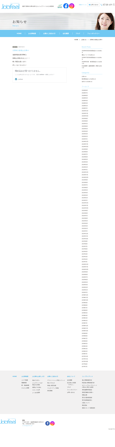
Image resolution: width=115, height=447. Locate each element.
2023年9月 (85, 180)
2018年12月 (85, 325)
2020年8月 (85, 274)
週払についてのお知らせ (88, 55)
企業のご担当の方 (49, 33)
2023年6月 (85, 187)
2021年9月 (85, 241)
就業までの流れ (36, 387)
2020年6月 (85, 279)
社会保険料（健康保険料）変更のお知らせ (92, 66)
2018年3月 (85, 348)
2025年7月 (85, 123)
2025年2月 (85, 136)
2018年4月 (85, 346)
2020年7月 (85, 277)
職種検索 (24, 382)
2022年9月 (85, 210)
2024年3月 (85, 164)
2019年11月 (85, 297)
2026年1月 (85, 108)
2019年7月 (84, 307)
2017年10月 (85, 361)
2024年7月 (85, 154)
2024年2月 (85, 167)
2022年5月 (85, 220)
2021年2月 (85, 259)
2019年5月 (85, 313)
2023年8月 (85, 182)
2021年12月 (85, 233)
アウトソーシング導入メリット (56, 380)
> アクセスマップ (27, 425)
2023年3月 (85, 195)
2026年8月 (85, 90)
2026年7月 (85, 93)
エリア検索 (25, 380)
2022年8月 (85, 213)
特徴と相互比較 (51, 385)
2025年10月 (85, 116)
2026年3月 (85, 103)
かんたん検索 (25, 388)
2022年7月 (85, 215)
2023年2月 (85, 197)
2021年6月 (85, 249)
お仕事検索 (32, 33)
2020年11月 (85, 266)
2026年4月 (85, 100)
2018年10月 (85, 330)
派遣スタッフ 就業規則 (88, 408)
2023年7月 (85, 185)
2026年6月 (85, 95)
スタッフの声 (36, 390)
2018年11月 (85, 328)
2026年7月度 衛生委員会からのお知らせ (92, 58)
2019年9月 (85, 302)
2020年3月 (85, 287)
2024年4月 (85, 162)
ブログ (78, 33)
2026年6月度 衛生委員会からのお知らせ (92, 62)
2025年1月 (85, 139)
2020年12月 (85, 264)
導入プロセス (51, 383)
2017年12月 (85, 356)
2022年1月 (85, 231)
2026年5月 (85, 98)
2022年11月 (85, 205)
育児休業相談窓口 (87, 400)
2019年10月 (85, 300)
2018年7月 (84, 338)
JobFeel (10, 6)
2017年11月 (85, 359)
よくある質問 (36, 392)
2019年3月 (85, 318)
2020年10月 (85, 269)
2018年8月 (85, 336)
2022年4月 (85, 223)
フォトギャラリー (93, 33)
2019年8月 (85, 305)
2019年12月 (85, 295)
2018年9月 (85, 333)
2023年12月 (85, 172)
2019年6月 (85, 310)
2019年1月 (84, 323)
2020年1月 (85, 292)
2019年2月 (85, 320)
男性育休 (84, 405)
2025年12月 (85, 110)
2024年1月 (85, 169)
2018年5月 (85, 343)
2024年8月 (85, 151)
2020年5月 (85, 282)
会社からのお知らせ (87, 81)
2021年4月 (85, 254)
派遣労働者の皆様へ (87, 392)
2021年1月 (84, 261)
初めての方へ (36, 380)
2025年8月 (85, 121)
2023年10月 (85, 177)
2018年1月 (84, 353)
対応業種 (49, 390)
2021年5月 (85, 251)
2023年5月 (85, 190)
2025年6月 (85, 126)
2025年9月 (85, 118)
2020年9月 (85, 272)
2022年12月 (85, 203)
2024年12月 (85, 141)
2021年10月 (85, 238)
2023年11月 (85, 174)
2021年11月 (85, 236)
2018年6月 (85, 341)
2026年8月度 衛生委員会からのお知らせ (92, 51)
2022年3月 (85, 226)
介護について (86, 402)
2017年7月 (84, 366)
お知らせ (83, 39)
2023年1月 (85, 200)
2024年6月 (85, 157)
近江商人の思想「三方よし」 (71, 383)
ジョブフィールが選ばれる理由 (37, 383)
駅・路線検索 (25, 385)
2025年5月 (85, 128)
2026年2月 (85, 105)
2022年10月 (85, 208)
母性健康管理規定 (87, 389)
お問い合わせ (94, 4)
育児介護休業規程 (87, 397)
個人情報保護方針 (87, 380)
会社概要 (66, 33)
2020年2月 (85, 290)
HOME (19, 33)
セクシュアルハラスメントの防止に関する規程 (89, 386)
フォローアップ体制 (53, 388)
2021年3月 (85, 256)
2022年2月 (85, 228)
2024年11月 (85, 144)
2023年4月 (85, 192)
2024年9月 (85, 149)
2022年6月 (85, 218)
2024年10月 (85, 146)
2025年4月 (85, 131)
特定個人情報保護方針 (88, 382)
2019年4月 (85, 315)
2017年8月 (84, 364)
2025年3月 (85, 133)
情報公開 (84, 395)
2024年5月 (85, 159)
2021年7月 (84, 246)
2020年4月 (85, 284)
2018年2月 (85, 351)
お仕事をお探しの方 (38, 376)
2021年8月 (85, 243)
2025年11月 (85, 113)
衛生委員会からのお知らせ (89, 79)
